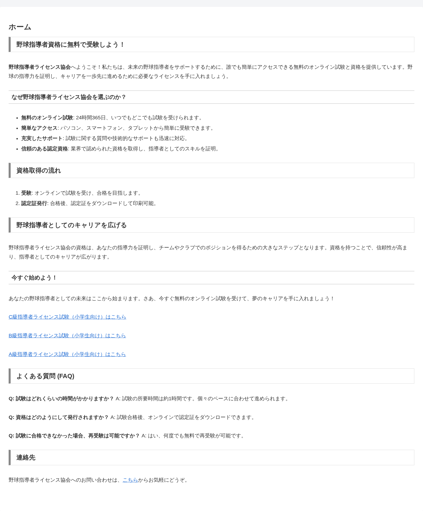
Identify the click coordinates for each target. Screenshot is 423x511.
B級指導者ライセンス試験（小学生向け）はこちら (67, 335)
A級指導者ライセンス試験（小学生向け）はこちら (67, 354)
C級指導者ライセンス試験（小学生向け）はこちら (67, 317)
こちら (130, 480)
